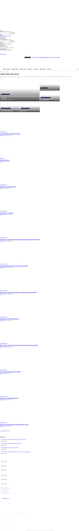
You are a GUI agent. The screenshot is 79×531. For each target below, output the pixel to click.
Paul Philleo (2, 161)
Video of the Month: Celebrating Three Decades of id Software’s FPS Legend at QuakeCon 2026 (15, 451)
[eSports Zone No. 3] (20, 149)
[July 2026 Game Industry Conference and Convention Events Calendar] (30, 107)
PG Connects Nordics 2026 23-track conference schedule (9, 447)
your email (12, 40)
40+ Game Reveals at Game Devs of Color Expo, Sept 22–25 (10, 468)
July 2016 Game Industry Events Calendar (10, 371)
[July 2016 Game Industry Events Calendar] (20, 360)
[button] (77, 69)
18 (1, 430)
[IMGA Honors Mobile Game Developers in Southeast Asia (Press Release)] (20, 281)
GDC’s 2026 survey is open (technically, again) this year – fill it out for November (45, 57)
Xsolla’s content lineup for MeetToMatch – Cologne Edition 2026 (11, 443)
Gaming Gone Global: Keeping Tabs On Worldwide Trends (14, 424)
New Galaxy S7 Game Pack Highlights (9, 318)
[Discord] (74, 51)
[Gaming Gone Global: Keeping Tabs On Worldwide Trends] (20, 413)
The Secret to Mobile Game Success (9, 398)
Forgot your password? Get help (5, 35)
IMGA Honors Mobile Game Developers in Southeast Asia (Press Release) (18, 292)
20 (3, 430)
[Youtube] (78, 51)
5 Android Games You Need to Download (10, 133)
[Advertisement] (51, 61)
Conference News (5, 94)
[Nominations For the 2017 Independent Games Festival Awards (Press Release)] (20, 228)
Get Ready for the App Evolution (8, 186)
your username (12, 32)
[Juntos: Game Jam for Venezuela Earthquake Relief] (50, 85)
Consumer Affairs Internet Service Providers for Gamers (14, 266)
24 (4, 430)
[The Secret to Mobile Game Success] (20, 387)
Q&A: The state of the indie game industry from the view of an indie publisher (19, 345)
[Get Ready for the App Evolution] (20, 175)
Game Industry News (45, 97)
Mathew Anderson (3, 135)
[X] (76, 51)
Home (1, 72)
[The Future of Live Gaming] (20, 201)
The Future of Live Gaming (6, 213)
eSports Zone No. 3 (5, 160)
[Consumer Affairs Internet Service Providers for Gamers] (20, 254)
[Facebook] (75, 51)
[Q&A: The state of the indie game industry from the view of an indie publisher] (20, 334)
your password (12, 33)
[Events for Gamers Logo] (7, 60)
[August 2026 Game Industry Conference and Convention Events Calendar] (20, 90)
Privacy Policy (2, 37)
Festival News (44, 87)
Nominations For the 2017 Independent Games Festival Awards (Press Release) (20, 239)
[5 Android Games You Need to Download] (20, 122)
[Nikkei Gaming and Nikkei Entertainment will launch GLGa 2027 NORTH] (50, 96)
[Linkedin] (6, 522)
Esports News (2, 158)
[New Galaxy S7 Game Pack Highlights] (20, 307)
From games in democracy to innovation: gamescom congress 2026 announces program (14, 464)
